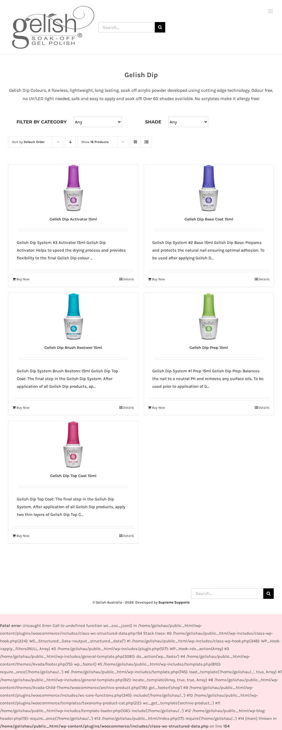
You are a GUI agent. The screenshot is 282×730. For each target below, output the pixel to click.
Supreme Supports (174, 602)
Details (128, 279)
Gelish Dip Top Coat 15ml (73, 475)
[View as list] (146, 142)
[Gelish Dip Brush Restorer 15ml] (73, 316)
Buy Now (23, 279)
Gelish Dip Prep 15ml (208, 347)
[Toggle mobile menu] (271, 11)
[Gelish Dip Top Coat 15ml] (73, 444)
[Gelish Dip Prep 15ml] (208, 316)
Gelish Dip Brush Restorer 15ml (73, 347)
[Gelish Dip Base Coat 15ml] (208, 188)
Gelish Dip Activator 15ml (73, 219)
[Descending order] (70, 142)
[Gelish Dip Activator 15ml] (73, 188)
